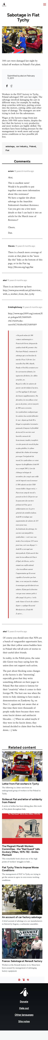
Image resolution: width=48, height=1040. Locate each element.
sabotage (10, 146)
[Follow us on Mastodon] (28, 980)
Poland (32, 146)
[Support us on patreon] (23, 980)
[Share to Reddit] (11, 86)
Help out (24, 1008)
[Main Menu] (45, 4)
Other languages (24, 1014)
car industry (22, 146)
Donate (24, 1001)
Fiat (7, 150)
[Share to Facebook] (7, 86)
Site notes (24, 1021)
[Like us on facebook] (19, 980)
